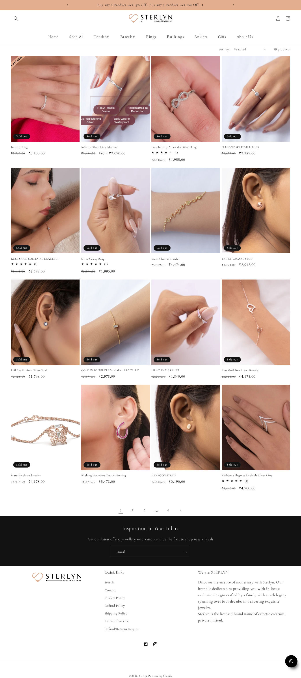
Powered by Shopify (160, 676)
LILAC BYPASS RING (165, 370)
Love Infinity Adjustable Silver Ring (174, 147)
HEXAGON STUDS (163, 475)
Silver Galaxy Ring (93, 259)
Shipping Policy (116, 613)
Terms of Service (117, 621)
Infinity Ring (19, 147)
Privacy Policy (115, 598)
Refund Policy (115, 606)
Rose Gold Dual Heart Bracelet (240, 370)
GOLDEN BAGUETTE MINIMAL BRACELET (110, 370)
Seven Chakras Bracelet (165, 259)
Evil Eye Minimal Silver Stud (29, 370)
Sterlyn (144, 676)
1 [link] (121, 510)
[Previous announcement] (67, 5)
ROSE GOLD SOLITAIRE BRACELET (35, 259)
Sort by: (224, 49)
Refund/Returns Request (122, 629)
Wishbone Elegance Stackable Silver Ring (247, 475)
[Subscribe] (185, 552)
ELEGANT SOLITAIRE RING (240, 147)
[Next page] (180, 510)
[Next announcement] (233, 5)
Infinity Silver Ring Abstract (99, 147)
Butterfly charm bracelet (26, 475)
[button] (16, 18)
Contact (110, 590)
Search (109, 582)
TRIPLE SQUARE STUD (237, 259)
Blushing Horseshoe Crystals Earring (103, 475)
